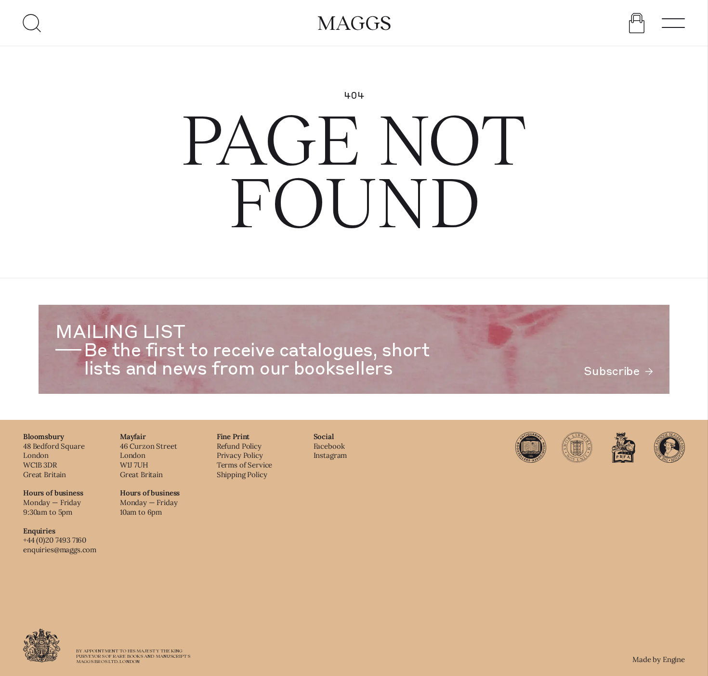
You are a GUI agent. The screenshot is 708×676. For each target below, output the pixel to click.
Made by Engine (658, 659)
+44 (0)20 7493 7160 (54, 540)
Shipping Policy (242, 474)
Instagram (330, 455)
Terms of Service (245, 464)
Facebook (329, 446)
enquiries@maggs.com (59, 549)
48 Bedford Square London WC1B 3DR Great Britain (53, 460)
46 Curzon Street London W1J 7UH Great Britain (148, 460)
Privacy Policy (240, 455)
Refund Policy (239, 446)
